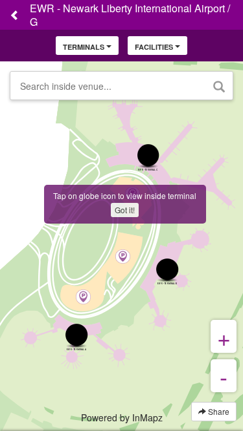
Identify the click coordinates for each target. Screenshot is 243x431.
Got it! (125, 209)
